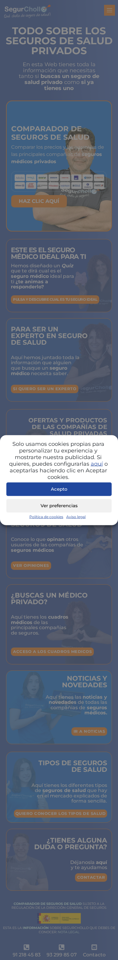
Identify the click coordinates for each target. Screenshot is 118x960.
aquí (97, 463)
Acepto (59, 489)
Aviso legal (76, 516)
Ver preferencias (59, 505)
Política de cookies (46, 516)
